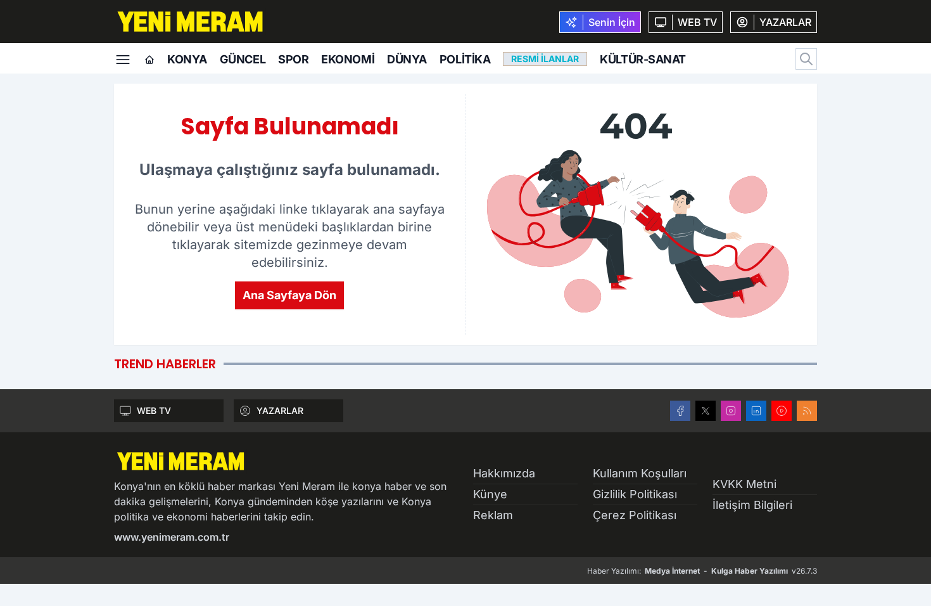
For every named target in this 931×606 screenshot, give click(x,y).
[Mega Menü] (123, 58)
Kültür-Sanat (643, 59)
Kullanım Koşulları (640, 473)
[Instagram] (731, 411)
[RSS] (807, 411)
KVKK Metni (744, 484)
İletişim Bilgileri (752, 505)
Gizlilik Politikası (635, 494)
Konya (187, 59)
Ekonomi (347, 59)
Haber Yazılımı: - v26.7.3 (702, 571)
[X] (705, 411)
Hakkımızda (504, 473)
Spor (293, 59)
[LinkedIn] (756, 411)
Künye (490, 494)
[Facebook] (680, 411)
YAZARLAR (279, 410)
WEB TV (154, 410)
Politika (465, 59)
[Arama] (806, 59)
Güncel (242, 59)
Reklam (493, 515)
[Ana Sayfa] (149, 60)
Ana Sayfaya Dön (289, 295)
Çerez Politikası (634, 515)
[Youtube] (781, 411)
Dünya (407, 59)
